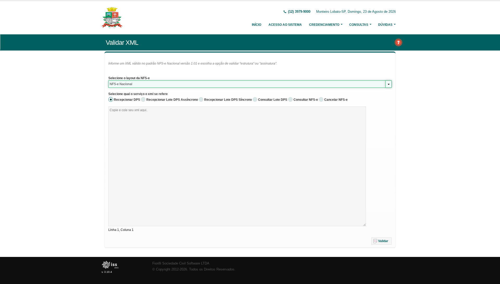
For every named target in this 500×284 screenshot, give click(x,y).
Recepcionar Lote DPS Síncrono (228, 100)
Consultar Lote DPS (272, 100)
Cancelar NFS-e (336, 100)
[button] (381, 241)
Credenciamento (324, 25)
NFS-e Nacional (121, 84)
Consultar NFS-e (305, 100)
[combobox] (250, 84)
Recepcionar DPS (127, 100)
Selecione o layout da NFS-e (129, 78)
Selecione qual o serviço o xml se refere (138, 94)
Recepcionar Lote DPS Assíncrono (172, 100)
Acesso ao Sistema (285, 25)
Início (256, 25)
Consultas (358, 25)
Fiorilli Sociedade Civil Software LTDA (180, 263)
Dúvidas (385, 25)
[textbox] (237, 166)
